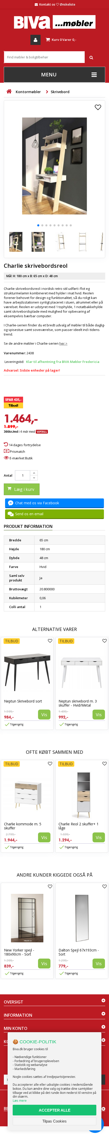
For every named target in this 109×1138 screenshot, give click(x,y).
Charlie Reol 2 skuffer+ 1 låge (79, 826)
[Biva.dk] (54, 22)
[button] (38, 225)
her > (63, 343)
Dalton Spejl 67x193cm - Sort (79, 952)
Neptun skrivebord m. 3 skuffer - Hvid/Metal (78, 703)
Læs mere (20, 1100)
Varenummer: (15, 353)
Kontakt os (47, 4)
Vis (44, 714)
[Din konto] (35, 40)
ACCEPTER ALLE (54, 1110)
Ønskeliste (67, 4)
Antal (8, 475)
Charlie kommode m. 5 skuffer (22, 826)
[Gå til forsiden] (9, 91)
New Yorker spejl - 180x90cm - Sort (19, 952)
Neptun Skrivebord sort (23, 701)
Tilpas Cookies (54, 1121)
